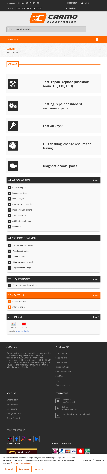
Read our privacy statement (22, 463)
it (30, 3)
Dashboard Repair (20, 193)
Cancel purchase (62, 385)
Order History (12, 400)
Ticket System (61, 353)
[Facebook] (16, 439)
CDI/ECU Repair (19, 187)
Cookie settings (62, 367)
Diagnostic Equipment (22, 210)
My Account (12, 409)
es (38, 3)
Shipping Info (61, 358)
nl (23, 3)
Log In (86, 3)
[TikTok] (10, 439)
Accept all (39, 469)
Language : (11, 3)
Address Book (12, 404)
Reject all (9, 469)
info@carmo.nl (18, 307)
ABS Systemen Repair (21, 221)
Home (9, 52)
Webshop (16, 226)
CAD (34, 8)
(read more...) (28, 367)
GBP (18, 8)
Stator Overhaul (19, 215)
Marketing (99, 460)
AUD (29, 8)
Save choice (24, 469)
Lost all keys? (18, 198)
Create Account (13, 418)
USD (39, 8)
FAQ (57, 380)
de (27, 3)
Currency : (11, 8)
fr (34, 3)
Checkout (72, 8)
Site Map (59, 376)
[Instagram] (23, 439)
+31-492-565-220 (19, 301)
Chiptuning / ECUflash (22, 204)
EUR (23, 8)
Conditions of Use (63, 371)
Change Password (14, 413)
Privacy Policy (61, 362)
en (18, 3)
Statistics (86, 460)
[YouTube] (30, 439)
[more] (95, 180)
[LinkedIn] (36, 439)
